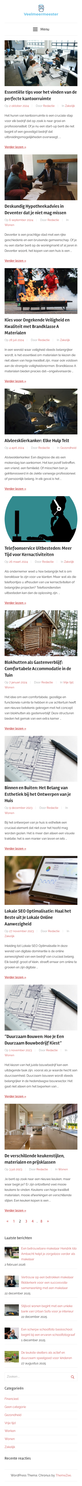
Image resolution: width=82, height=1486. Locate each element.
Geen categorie (15, 1407)
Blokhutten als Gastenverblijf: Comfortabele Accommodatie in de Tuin (38, 669)
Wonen (9, 225)
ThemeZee (63, 1475)
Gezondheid (68, 448)
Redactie (49, 106)
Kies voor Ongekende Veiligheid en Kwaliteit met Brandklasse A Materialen (37, 326)
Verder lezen (14, 147)
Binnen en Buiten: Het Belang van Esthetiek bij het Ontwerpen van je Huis (38, 794)
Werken (10, 1431)
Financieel (11, 1399)
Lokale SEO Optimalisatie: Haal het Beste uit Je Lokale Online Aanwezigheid (38, 917)
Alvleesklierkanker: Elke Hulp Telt (37, 440)
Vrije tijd (68, 682)
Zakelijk (70, 106)
